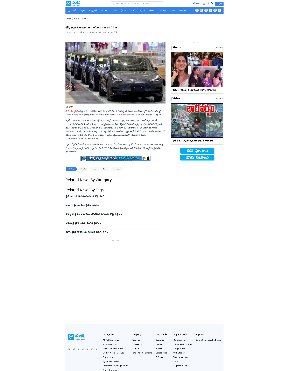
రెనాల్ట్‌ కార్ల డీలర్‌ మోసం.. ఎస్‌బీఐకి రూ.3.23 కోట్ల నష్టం (113, 214)
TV (211, 3)
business (85, 19)
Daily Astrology (180, 340)
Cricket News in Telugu (113, 353)
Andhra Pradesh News (113, 349)
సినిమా (114, 10)
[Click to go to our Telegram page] (92, 349)
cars (94, 169)
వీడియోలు (163, 10)
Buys (105, 169)
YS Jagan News (180, 366)
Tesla (83, 169)
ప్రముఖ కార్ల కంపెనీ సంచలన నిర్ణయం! (114, 196)
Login (219, 3)
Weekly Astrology (181, 357)
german (116, 169)
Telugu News (179, 349)
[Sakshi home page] (76, 336)
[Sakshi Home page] (72, 4)
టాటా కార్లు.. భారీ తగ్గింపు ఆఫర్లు (115, 205)
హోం (74, 10)
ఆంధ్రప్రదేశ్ (93, 10)
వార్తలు (82, 10)
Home (68, 19)
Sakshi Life (161, 349)
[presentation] (174, 69)
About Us (136, 340)
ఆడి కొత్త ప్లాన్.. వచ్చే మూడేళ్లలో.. (115, 223)
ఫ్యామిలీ (142, 10)
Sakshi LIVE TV (162, 344)
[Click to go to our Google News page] (219, 10)
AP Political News (111, 340)
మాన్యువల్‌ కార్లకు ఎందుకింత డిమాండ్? (115, 232)
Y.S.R (175, 361)
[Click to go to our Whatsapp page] (201, 10)
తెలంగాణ (104, 10)
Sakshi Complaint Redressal (208, 340)
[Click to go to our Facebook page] (197, 10)
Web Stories (179, 353)
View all (220, 48)
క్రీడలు (123, 10)
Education (160, 340)
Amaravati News (110, 344)
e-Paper (182, 10)
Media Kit (136, 349)
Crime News (108, 357)
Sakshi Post (161, 353)
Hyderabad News (111, 361)
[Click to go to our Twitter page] (206, 10)
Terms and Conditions (142, 353)
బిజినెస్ (132, 10)
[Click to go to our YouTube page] (215, 10)
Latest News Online (182, 344)
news (76, 19)
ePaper (196, 3)
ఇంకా (173, 10)
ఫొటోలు (152, 10)
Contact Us (137, 344)
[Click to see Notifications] (203, 3)
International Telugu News (115, 366)
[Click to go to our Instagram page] (210, 10)
